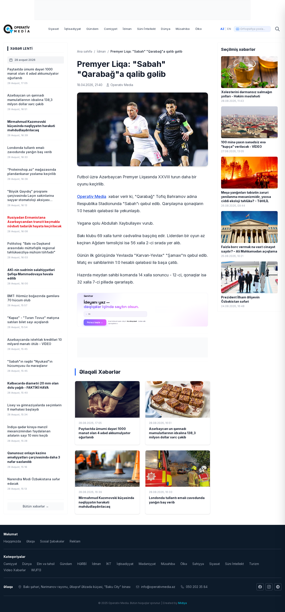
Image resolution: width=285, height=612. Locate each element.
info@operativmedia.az (158, 587)
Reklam (75, 541)
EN (229, 29)
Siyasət (53, 29)
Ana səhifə (84, 51)
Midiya (182, 603)
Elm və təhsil (46, 564)
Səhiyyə (198, 564)
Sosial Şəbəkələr (52, 541)
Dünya (165, 29)
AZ (222, 29)
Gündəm (92, 29)
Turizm (254, 564)
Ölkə (198, 29)
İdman (127, 29)
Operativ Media (91, 196)
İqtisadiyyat (72, 29)
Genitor (142, 310)
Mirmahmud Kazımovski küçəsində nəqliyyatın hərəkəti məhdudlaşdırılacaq (106, 502)
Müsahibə (183, 29)
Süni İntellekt (146, 29)
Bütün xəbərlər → (36, 506)
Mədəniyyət (147, 564)
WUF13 (36, 570)
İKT (108, 564)
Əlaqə (30, 541)
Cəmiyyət (111, 29)
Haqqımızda (12, 541)
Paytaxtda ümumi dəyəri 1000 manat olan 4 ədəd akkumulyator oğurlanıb (104, 433)
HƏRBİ (82, 564)
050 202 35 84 (197, 587)
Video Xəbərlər (15, 570)
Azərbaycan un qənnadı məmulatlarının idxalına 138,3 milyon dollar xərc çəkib (172, 433)
